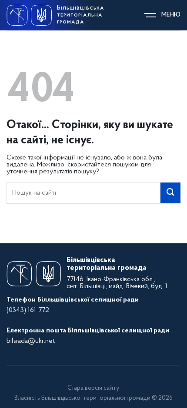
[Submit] (170, 192)
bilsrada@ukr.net (31, 341)
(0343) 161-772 (28, 310)
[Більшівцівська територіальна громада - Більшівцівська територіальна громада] (29, 15)
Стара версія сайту (93, 388)
